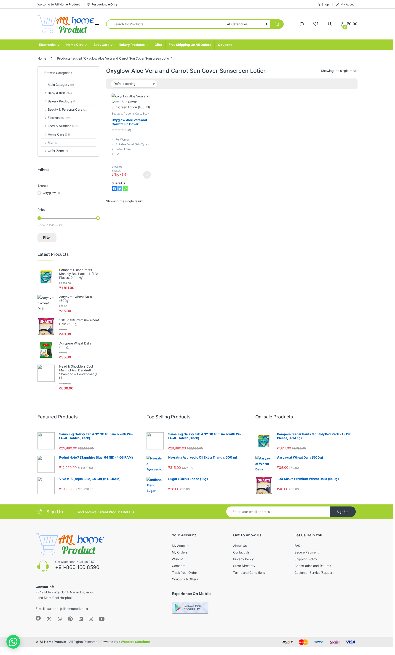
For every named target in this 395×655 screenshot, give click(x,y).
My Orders (179, 552)
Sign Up (343, 512)
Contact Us (241, 552)
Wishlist (177, 559)
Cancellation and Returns (312, 566)
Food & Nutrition (63, 126)
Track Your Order (184, 572)
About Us (240, 546)
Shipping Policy (305, 559)
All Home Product (53, 642)
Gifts (158, 45)
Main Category (61, 84)
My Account (349, 4)
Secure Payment (306, 552)
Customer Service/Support (314, 572)
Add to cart (147, 175)
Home (41, 58)
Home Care (74, 45)
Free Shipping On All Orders (190, 45)
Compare (178, 566)
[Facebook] (114, 188)
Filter (47, 237)
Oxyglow (49, 193)
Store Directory (244, 566)
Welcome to (58, 4)
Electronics (47, 45)
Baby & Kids (60, 93)
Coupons (225, 45)
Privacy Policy (243, 559)
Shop (325, 4)
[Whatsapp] (125, 188)
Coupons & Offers (185, 579)
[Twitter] (119, 188)
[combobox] (165, 24)
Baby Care (101, 45)
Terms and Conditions (249, 572)
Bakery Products (132, 45)
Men (53, 142)
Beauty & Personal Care (126, 113)
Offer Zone (58, 151)
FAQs (298, 546)
